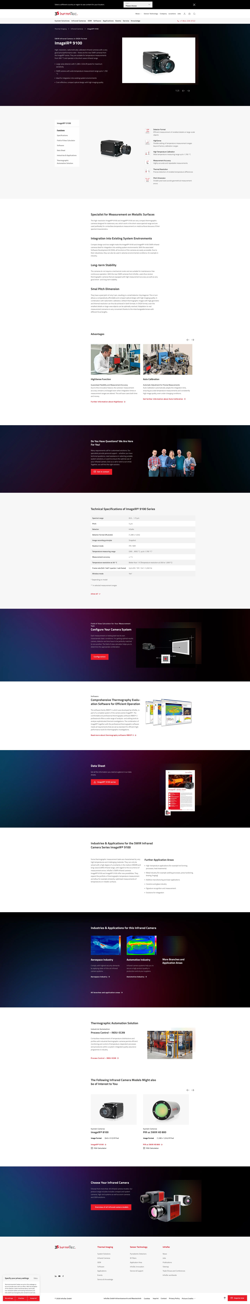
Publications (167, 1262)
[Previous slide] (183, 90)
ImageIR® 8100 (97, 1144)
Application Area (136, 1262)
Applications (108, 20)
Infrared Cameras (78, 20)
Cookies (147, 1298)
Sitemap (166, 1266)
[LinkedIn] (56, 1276)
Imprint (156, 1298)
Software (97, 20)
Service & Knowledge (105, 1279)
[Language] (189, 14)
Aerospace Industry (99, 976)
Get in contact (103, 471)
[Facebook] (63, 1276)
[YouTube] (59, 1276)
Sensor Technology (151, 13)
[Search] (194, 14)
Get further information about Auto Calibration (163, 399)
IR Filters (133, 1258)
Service (126, 20)
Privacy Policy (174, 1298)
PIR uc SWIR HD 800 (151, 1144)
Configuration (100, 656)
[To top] (225, 1298)
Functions (61, 130)
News (165, 1253)
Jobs (179, 13)
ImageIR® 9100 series (106, 782)
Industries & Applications (67, 155)
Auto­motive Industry (135, 976)
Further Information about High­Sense (107, 401)
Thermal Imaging (61, 29)
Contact (164, 1298)
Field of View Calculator (66, 140)
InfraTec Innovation (137, 1266)
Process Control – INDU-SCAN (103, 1058)
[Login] (185, 14)
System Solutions (62, 20)
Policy (36, 1278)
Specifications (62, 135)
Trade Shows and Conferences (174, 1271)
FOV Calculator (100, 1148)
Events (118, 20)
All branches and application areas (105, 992)
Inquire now (239, 1298)
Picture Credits (187, 1298)
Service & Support (136, 1271)
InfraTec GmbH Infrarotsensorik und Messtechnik (122, 1298)
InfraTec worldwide (170, 1275)
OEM (90, 20)
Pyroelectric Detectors (138, 1253)
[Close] (193, 5)
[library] (159, 62)
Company (163, 13)
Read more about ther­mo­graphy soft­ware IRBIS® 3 (112, 735)
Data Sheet (61, 150)
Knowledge (135, 20)
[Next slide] (188, 90)
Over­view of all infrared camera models (111, 1207)
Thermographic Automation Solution (65, 161)
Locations (172, 13)
